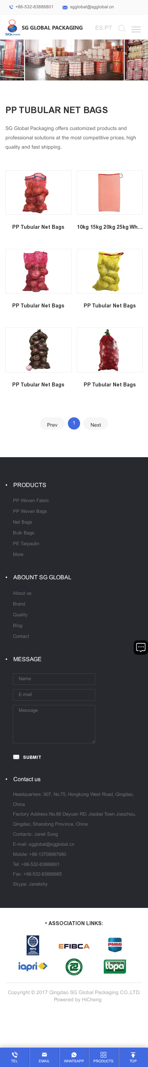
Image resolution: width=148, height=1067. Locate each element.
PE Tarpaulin (26, 544)
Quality (20, 615)
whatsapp (74, 1061)
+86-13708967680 (47, 855)
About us (22, 594)
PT (108, 28)
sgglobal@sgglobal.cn (92, 7)
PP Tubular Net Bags (38, 227)
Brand (19, 604)
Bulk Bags (23, 533)
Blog (17, 626)
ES (99, 28)
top (133, 1061)
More (18, 555)
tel (14, 1061)
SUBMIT (32, 757)
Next (96, 425)
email (44, 1061)
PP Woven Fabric (31, 501)
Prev (52, 425)
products (103, 1061)
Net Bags (22, 522)
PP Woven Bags (30, 512)
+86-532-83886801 (34, 7)
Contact (21, 637)
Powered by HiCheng (78, 1000)
